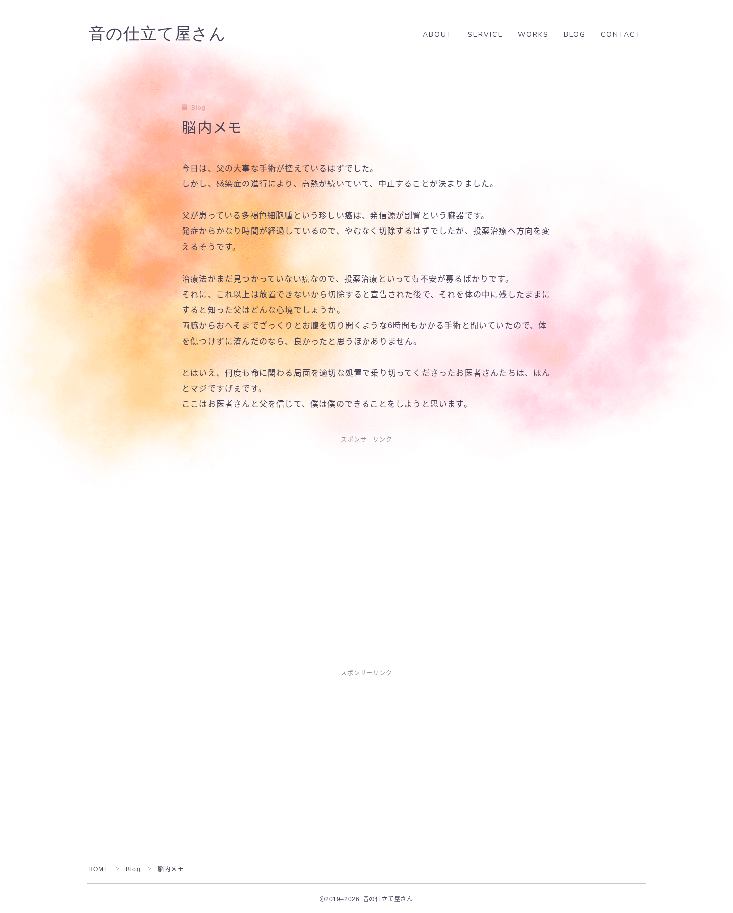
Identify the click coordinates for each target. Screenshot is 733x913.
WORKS (533, 34)
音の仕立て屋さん (157, 34)
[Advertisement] (366, 525)
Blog (198, 108)
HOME (98, 869)
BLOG (575, 34)
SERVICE (485, 34)
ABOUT (438, 34)
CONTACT (621, 34)
